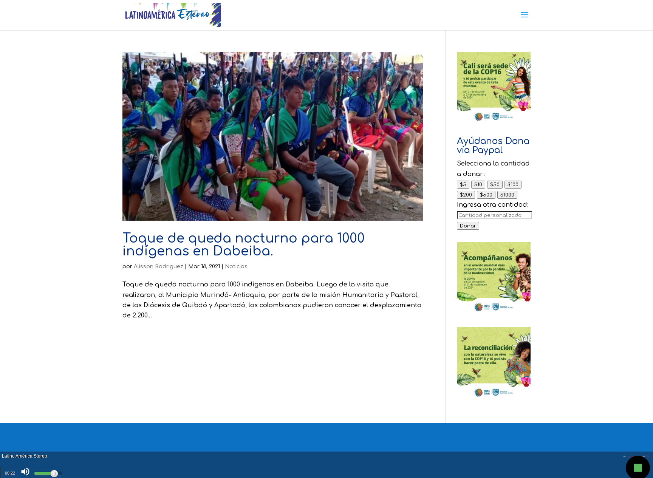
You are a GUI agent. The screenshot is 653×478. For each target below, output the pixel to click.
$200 (466, 195)
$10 (478, 184)
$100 (513, 184)
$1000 (507, 195)
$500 (486, 195)
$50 (495, 184)
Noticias (236, 266)
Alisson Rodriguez (158, 266)
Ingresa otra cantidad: (493, 204)
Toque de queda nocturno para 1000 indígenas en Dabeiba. (243, 244)
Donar (468, 226)
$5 (463, 184)
